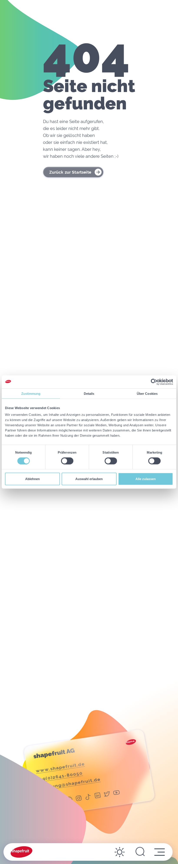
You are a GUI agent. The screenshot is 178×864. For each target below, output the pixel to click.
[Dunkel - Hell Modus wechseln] (120, 852)
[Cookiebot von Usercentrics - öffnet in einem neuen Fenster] (154, 382)
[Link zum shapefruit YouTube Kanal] (116, 793)
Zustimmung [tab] (31, 393)
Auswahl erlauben (89, 479)
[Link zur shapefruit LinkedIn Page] (97, 796)
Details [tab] (89, 393)
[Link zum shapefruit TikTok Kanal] (88, 797)
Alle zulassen (145, 479)
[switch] (67, 460)
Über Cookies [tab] (147, 393)
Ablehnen (32, 479)
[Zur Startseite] (21, 852)
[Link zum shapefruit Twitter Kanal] (107, 794)
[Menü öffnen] (159, 852)
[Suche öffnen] (140, 852)
